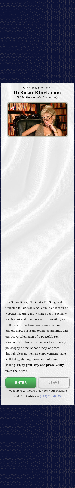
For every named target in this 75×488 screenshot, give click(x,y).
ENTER (21, 382)
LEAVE (54, 382)
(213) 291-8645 (50, 396)
